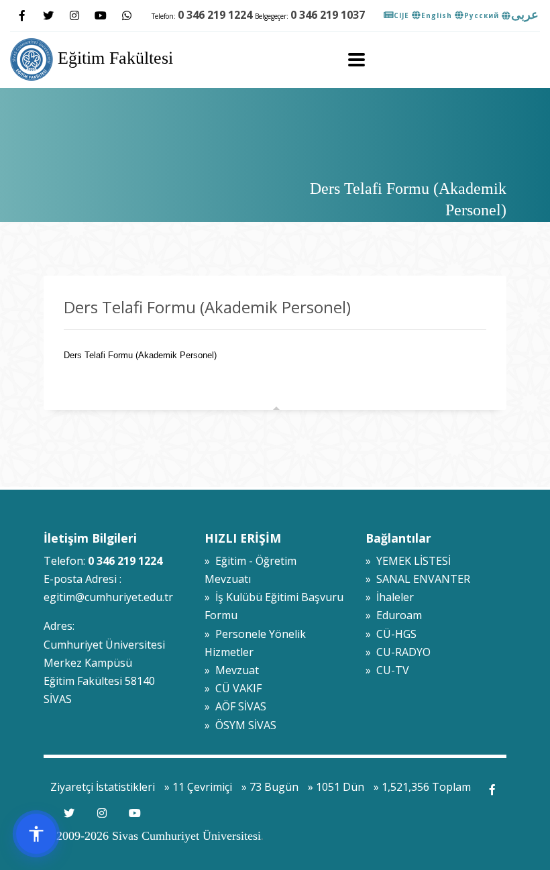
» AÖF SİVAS (235, 706)
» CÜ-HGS (391, 634)
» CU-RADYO (398, 652)
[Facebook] (22, 16)
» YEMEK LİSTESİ (408, 560)
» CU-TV (387, 670)
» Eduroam (394, 615)
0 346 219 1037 (327, 14)
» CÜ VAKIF (233, 688)
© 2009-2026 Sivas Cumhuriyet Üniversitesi (152, 835)
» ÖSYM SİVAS (240, 725)
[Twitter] (48, 16)
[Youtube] (100, 16)
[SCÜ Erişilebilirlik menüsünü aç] (36, 834)
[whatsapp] (126, 16)
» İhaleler (390, 597)
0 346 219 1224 (215, 14)
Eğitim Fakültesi (113, 58)
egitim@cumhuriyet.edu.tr (108, 597)
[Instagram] (74, 16)
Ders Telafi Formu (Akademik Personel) (140, 355)
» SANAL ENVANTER (418, 579)
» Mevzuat (232, 670)
